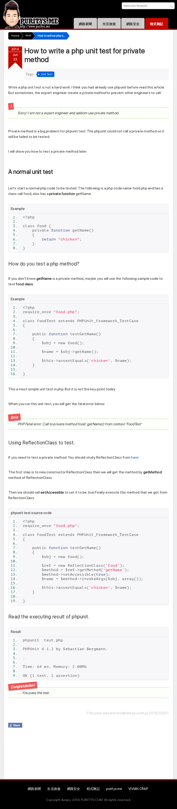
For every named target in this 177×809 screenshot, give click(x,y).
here (135, 457)
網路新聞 (85, 24)
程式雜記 (156, 24)
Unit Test (46, 74)
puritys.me (114, 789)
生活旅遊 (109, 24)
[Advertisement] (92, 756)
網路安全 (132, 24)
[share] (15, 725)
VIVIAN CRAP (138, 789)
